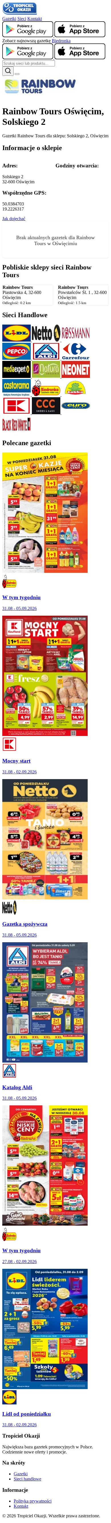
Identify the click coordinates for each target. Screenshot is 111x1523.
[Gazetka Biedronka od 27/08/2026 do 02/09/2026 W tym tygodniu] (45, 1224)
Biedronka (61, 40)
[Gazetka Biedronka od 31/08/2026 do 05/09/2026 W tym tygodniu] (45, 571)
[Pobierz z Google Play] (28, 35)
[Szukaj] (8, 71)
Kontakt (34, 18)
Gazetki (9, 18)
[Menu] (17, 74)
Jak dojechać (13, 218)
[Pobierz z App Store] (79, 35)
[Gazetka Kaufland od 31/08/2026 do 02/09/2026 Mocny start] (45, 734)
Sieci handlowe (27, 1478)
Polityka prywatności (33, 1501)
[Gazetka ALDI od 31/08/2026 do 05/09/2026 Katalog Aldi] (45, 1061)
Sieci (21, 18)
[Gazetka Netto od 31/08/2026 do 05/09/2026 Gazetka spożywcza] (45, 897)
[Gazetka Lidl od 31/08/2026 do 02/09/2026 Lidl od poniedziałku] (45, 1387)
